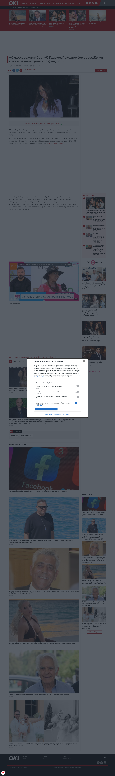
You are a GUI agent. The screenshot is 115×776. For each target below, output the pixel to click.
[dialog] (57, 388)
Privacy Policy (66, 414)
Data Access (57, 414)
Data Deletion (48, 414)
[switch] (77, 386)
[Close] (84, 361)
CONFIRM (46, 409)
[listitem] (57, 383)
